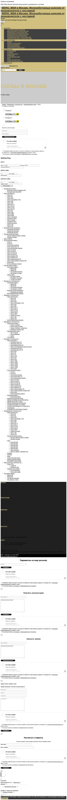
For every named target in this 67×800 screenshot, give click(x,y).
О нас (5, 512)
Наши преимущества (9, 520)
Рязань (2, 20)
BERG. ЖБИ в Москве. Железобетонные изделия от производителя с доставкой (22, 4)
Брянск (25, 20)
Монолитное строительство (11, 487)
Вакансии (6, 514)
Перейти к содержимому (7, 1)
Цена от (3, 165)
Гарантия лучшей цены (10, 507)
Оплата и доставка (9, 502)
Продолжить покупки (10, 786)
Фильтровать (6, 185)
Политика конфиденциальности (9, 547)
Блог (5, 517)
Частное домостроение (10, 485)
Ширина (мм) (4, 184)
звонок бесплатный (14, 529)
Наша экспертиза (8, 519)
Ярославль (20, 20)
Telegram (11, 535)
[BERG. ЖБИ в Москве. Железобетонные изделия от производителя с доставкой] (33, 10)
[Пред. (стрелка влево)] (1, 795)
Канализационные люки (30, 104)
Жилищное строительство (11, 488)
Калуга (9, 20)
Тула (6, 20)
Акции (5, 500)
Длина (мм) (4, 175)
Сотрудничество (8, 516)
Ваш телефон (4, 747)
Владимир (14, 20)
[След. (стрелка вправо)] (3, 795)
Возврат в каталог (8, 792)
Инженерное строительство (14, 104)
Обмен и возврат (8, 504)
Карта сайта (7, 523)
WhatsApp (11, 531)
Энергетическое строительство (12, 495)
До (10, 174)
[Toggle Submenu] (20, 228)
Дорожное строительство (11, 492)
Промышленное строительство (12, 493)
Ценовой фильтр (5, 167)
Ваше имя (3, 744)
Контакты (6, 522)
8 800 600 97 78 (13, 66)
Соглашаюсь (4, 798)
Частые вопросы (8, 505)
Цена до (22, 165)
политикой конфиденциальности (19, 152)
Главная (4, 104)
